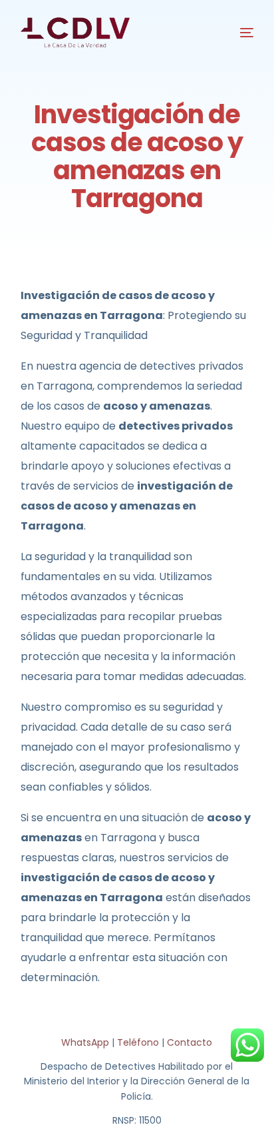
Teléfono (138, 1042)
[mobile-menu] (236, 32)
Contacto (189, 1042)
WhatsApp (85, 1042)
